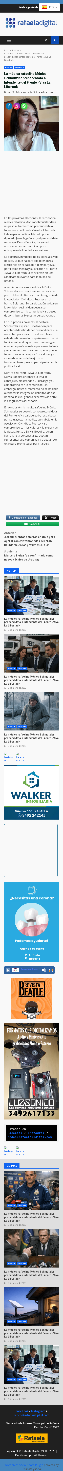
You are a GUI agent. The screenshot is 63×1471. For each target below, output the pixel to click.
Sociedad (19, 67)
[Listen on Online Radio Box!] (51, 970)
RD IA (55, 40)
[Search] (46, 40)
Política (8, 67)
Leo (9, 92)
